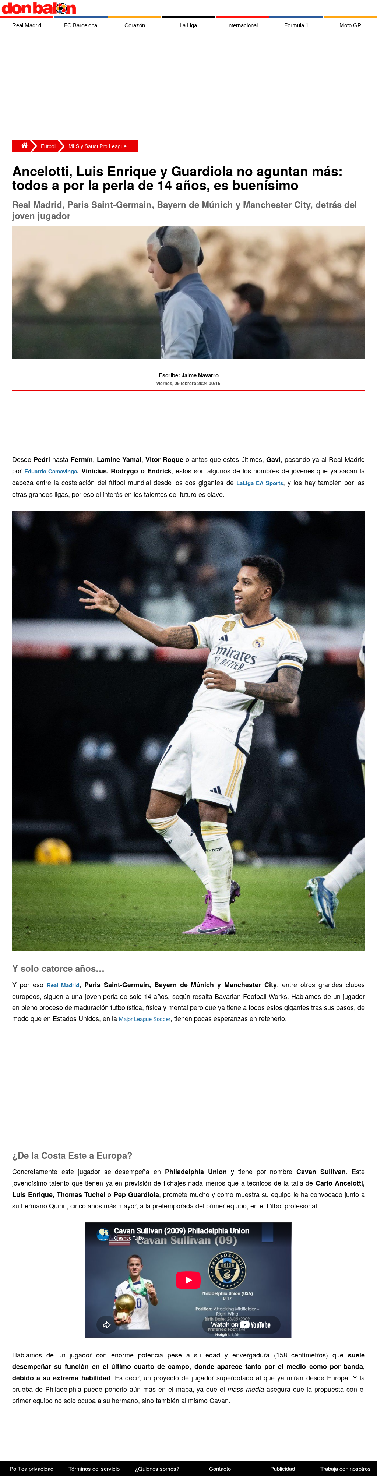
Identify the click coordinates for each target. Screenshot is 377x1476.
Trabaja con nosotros (345, 1468)
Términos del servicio (94, 1468)
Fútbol (48, 146)
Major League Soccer (144, 1019)
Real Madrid (63, 985)
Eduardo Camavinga (50, 471)
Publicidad (282, 1468)
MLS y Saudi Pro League (97, 146)
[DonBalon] (21, 146)
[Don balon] (180, 8)
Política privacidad (31, 1468)
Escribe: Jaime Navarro (189, 375)
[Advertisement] (190, 86)
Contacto (220, 1468)
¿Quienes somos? (157, 1468)
